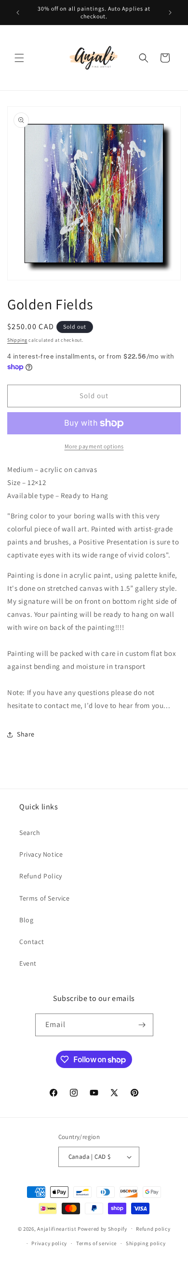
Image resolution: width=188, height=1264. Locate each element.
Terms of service (96, 1243)
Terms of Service (44, 898)
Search (29, 832)
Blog (26, 920)
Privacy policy (49, 1243)
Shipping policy (146, 1243)
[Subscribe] (142, 1025)
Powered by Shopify (102, 1228)
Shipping (17, 340)
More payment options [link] (94, 446)
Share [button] (26, 734)
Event (28, 963)
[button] (19, 58)
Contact (31, 941)
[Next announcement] (170, 12)
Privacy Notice (41, 854)
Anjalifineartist (56, 1228)
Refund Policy (40, 876)
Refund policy (153, 1228)
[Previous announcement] (17, 12)
